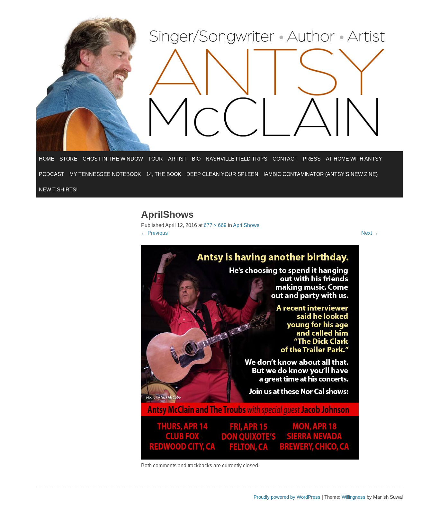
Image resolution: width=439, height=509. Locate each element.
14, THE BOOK (163, 174)
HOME (46, 159)
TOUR (155, 159)
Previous (154, 233)
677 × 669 (215, 225)
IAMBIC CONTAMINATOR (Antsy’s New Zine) (321, 174)
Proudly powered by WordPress (287, 497)
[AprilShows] (250, 458)
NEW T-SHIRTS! (58, 189)
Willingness (353, 497)
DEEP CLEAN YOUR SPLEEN (222, 174)
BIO (196, 159)
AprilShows (246, 225)
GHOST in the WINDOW (113, 159)
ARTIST (177, 159)
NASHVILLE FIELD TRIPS (236, 159)
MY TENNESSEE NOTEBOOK (105, 174)
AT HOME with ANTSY (354, 159)
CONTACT (285, 159)
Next (369, 233)
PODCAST (51, 174)
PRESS (312, 159)
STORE (68, 159)
